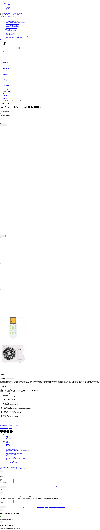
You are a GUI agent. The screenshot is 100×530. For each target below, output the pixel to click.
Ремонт (8, 5)
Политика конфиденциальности (12, 467)
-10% (1, 113)
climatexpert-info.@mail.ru (9, 16)
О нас (4, 1)
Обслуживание (9, 9)
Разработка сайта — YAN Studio (18, 468)
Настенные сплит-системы (12, 26)
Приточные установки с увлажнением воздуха (17, 36)
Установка (8, 4)
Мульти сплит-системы (11, 28)
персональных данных (42, 486)
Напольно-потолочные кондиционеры (15, 22)
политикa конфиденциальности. (57, 486)
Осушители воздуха (11, 30)
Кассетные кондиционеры (12, 25)
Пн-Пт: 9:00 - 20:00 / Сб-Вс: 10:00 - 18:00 (19, 423)
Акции (7, 444)
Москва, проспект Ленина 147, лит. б (12, 13)
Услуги (4, 3)
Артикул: (5, 103)
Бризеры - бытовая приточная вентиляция (16, 32)
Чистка (7, 8)
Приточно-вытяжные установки (14, 37)
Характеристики (9, 378)
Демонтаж (8, 11)
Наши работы (9, 438)
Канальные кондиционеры (12, 24)
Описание (3, 378)
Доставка (8, 445)
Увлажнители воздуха (11, 34)
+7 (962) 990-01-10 (9, 15)
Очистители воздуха (11, 455)
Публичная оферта (4, 468)
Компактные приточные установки (14, 451)
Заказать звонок (7, 91)
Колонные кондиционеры (12, 21)
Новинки (8, 442)
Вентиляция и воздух (8, 29)
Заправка (8, 7)
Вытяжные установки (11, 33)
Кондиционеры (7, 20)
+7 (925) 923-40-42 (18, 15)
